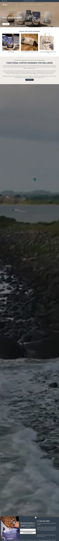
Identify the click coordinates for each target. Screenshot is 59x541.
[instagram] (4, 1)
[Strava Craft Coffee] (5, 5)
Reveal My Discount (28, 532)
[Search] (52, 4)
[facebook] (2, 1)
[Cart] (56, 4)
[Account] (54, 4)
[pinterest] (6, 1)
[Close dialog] (36, 517)
